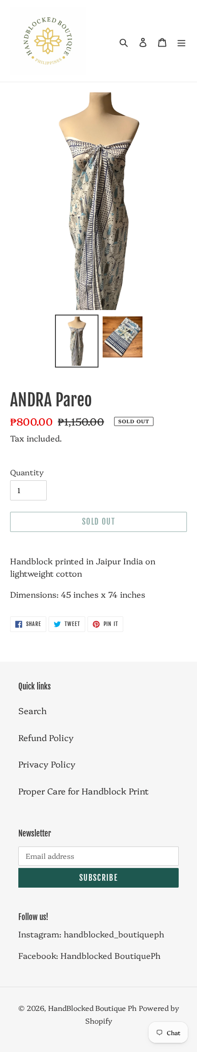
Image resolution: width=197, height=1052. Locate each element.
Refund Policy (46, 737)
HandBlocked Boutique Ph (92, 1008)
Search (32, 710)
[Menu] (181, 41)
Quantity (27, 472)
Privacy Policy (47, 764)
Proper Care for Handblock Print (83, 791)
